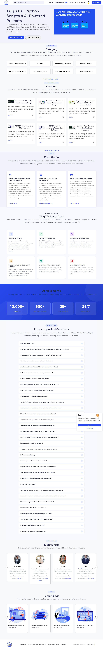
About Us (23, 644)
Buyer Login (42, 644)
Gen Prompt (81, 569)
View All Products (15, 37)
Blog (57, 644)
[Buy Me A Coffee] (88, 2)
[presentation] (7, 567)
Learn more (89, 428)
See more (19, 578)
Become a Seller (34, 37)
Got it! (89, 425)
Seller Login (51, 644)
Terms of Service (33, 644)
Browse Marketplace (46, 203)
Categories (72, 2)
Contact (63, 644)
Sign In (97, 2)
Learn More (13, 203)
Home (51, 2)
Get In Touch (74, 203)
